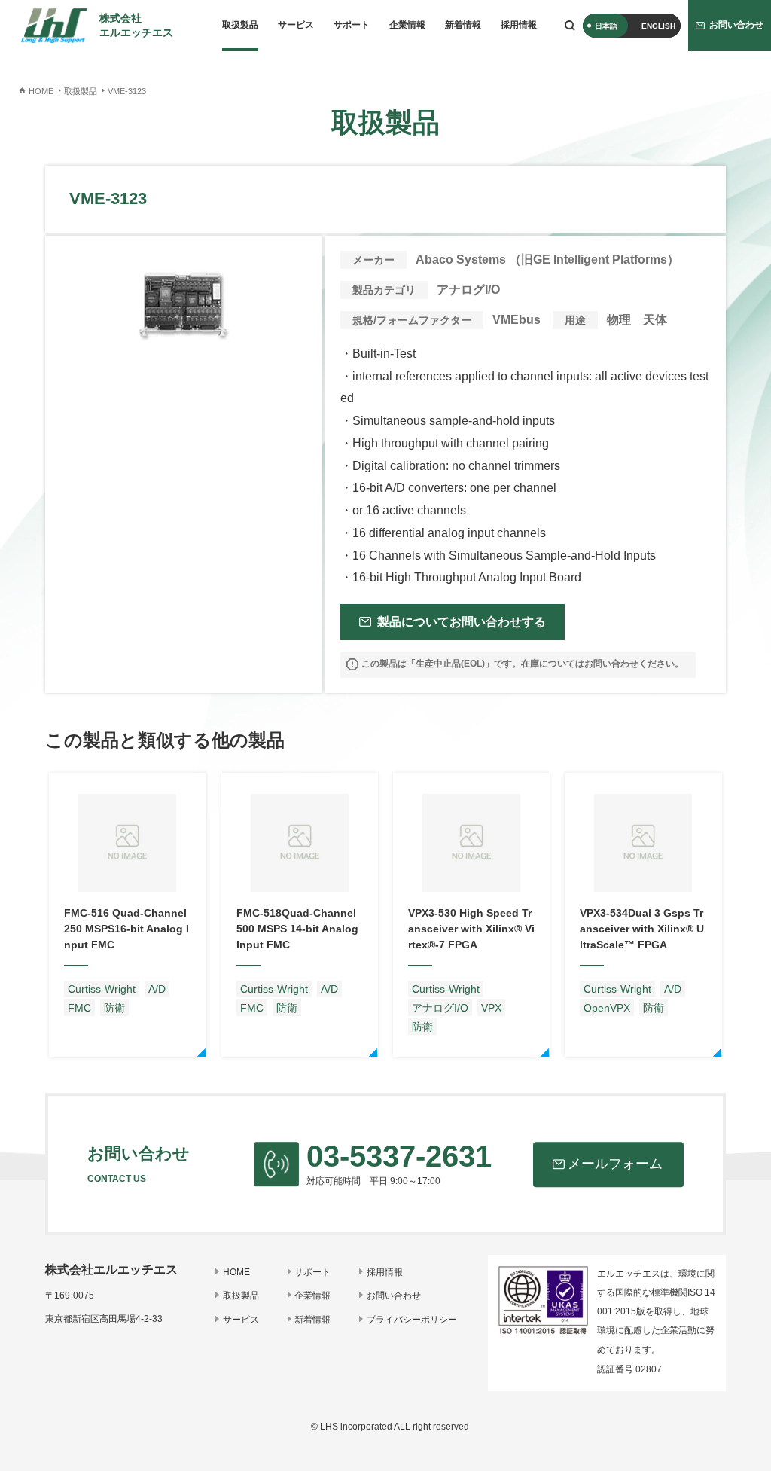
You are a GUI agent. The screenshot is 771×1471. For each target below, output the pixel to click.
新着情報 (463, 25)
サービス (296, 25)
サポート (352, 25)
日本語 (606, 26)
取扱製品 (240, 25)
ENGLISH (658, 26)
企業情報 (407, 25)
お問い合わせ (394, 1295)
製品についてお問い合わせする (461, 621)
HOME (236, 1272)
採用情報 (519, 25)
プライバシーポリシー (412, 1319)
